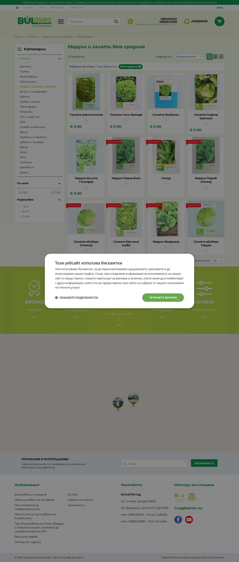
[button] (76, 298)
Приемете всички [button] (163, 297)
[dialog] (119, 281)
